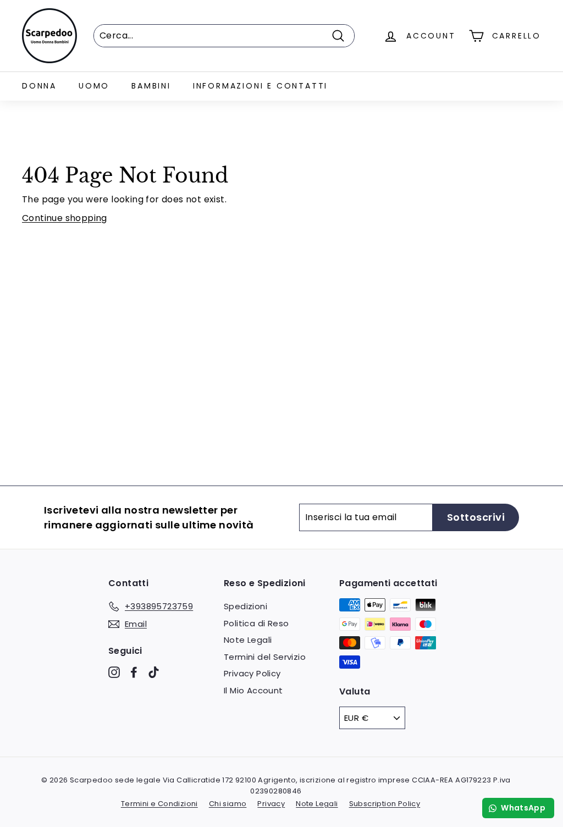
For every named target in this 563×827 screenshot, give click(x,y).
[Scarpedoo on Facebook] (134, 672)
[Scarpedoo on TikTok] (153, 672)
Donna (39, 85)
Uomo (94, 85)
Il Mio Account (253, 690)
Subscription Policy (385, 803)
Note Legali (248, 640)
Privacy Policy (252, 673)
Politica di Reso (256, 623)
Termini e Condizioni (159, 803)
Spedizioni (245, 606)
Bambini (151, 85)
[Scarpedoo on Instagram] (114, 672)
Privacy (271, 803)
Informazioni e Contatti (260, 85)
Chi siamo (228, 803)
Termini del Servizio (265, 657)
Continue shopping (64, 218)
